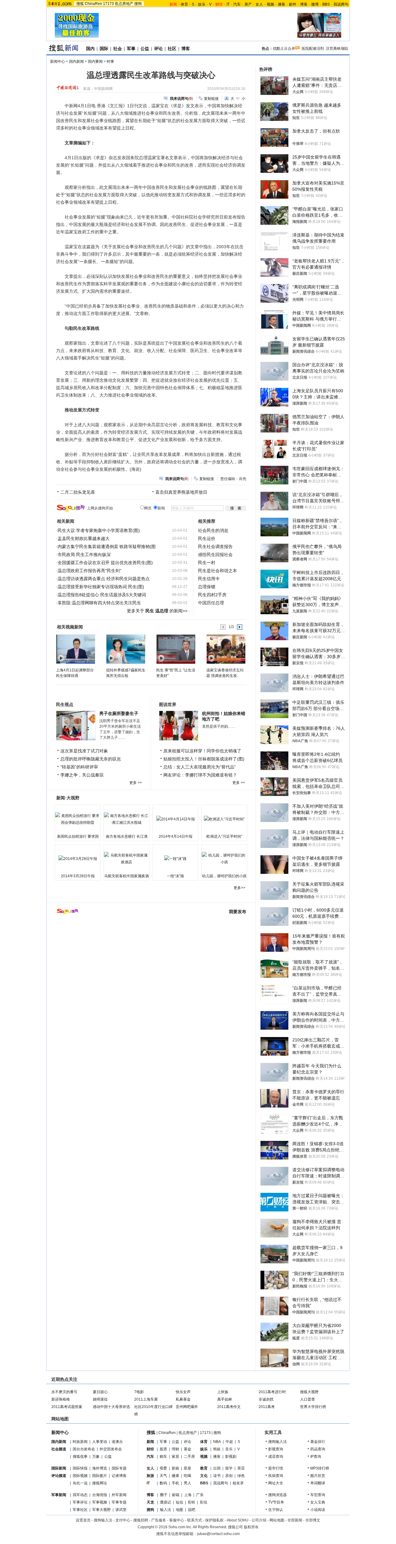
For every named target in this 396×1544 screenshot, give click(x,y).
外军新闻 (119, 1495)
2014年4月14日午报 (175, 836)
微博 (315, 4)
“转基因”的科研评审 (79, 766)
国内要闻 (95, 61)
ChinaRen (93, 4)
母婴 (163, 1468)
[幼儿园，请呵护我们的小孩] (224, 858)
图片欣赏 (317, 1476)
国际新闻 (58, 1468)
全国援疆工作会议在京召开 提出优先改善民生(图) (105, 562)
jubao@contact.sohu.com (218, 1534)
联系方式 (194, 1520)
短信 (179, 1502)
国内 (90, 48)
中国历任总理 (211, 602)
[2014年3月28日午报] (77, 858)
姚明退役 (100, 1399)
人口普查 (307, 1399)
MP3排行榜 (319, 1468)
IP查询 (315, 1456)
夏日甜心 (100, 1392)
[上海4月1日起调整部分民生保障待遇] (75, 648)
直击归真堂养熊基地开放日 (181, 492)
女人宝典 (317, 1502)
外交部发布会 (111, 1449)
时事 (110, 61)
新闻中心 (57, 61)
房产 (248, 4)
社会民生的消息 (213, 530)
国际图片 (99, 1476)
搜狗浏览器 (277, 1495)
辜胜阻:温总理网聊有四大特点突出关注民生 (99, 602)
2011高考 (267, 1407)
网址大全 (275, 1483)
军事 (131, 48)
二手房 (189, 1456)
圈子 (163, 1495)
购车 (163, 1456)
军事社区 (80, 1510)
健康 (175, 1476)
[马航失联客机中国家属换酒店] (126, 858)
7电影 (139, 1392)
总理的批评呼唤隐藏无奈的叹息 (90, 758)
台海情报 (99, 1495)
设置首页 (83, 1520)
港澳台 (117, 1442)
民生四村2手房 (212, 594)
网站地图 (276, 1520)
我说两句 (341, 4)
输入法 (165, 1510)
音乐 (229, 1449)
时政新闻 (80, 1442)
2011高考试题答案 (66, 1407)
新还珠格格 (60, 1399)
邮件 (292, 4)
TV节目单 (276, 1502)
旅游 (150, 1476)
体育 (184, 4)
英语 (241, 1468)
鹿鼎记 (165, 1502)
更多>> (239, 888)
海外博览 (99, 1468)
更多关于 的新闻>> (157, 610)
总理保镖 (206, 586)
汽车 (237, 4)
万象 (96, 1456)
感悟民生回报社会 (215, 554)
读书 (217, 1476)
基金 (187, 1449)
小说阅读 (317, 1510)
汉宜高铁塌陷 (337, 48)
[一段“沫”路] (175, 858)
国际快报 (80, 1468)
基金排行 (317, 1442)
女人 (259, 4)
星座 (187, 1468)
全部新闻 (294, 1520)
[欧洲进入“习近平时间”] (224, 819)
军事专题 (119, 1502)
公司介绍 (259, 1520)
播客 (281, 4)
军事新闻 (58, 1495)
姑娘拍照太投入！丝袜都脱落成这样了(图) (203, 758)
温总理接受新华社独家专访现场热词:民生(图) (101, 586)
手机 (175, 1483)
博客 (304, 4)
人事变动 (99, 1442)
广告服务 (158, 1520)
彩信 (203, 1502)
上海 (188, 1495)
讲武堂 (121, 1510)
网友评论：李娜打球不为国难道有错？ (200, 774)
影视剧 (230, 1456)
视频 (270, 4)
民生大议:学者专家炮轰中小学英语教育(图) (99, 530)
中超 (229, 1442)
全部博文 (312, 1520)
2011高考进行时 (272, 1392)
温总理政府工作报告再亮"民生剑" (89, 570)
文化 (204, 1476)
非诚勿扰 (266, 1399)
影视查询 (275, 1449)
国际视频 (80, 1476)
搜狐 (80, 4)
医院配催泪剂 (313, 48)
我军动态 (80, 1495)
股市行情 (275, 1468)
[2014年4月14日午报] (175, 819)
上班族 (222, 1392)
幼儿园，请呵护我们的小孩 (224, 876)
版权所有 (251, 1527)
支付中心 (122, 1520)
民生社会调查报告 (215, 546)
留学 (229, 1468)
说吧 (191, 1510)
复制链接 (211, 98)
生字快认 (275, 1510)
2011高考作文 (229, 1407)
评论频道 (58, 1476)
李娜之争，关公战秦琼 (82, 774)
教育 (204, 1468)
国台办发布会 (84, 1449)
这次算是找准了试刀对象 (84, 750)
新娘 (175, 1468)
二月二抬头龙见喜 (77, 492)
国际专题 (119, 1468)
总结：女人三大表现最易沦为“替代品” (199, 766)
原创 (229, 1476)
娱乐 (201, 4)
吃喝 (187, 1476)
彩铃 (191, 1502)
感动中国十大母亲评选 (111, 1407)
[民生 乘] (175, 648)
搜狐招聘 (140, 1520)
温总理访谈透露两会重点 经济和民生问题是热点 (104, 578)
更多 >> (135, 783)
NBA (217, 1442)
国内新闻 (76, 61)
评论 (158, 48)
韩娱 (217, 1449)
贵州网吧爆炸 (187, 1407)
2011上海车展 (146, 1399)
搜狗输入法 (277, 1442)
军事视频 (99, 1502)
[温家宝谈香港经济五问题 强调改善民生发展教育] (225, 648)
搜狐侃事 (80, 1456)
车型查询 (317, 1495)
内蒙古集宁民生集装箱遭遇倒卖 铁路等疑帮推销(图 (107, 546)
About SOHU (237, 1520)
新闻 (150, 1442)
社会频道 (58, 1449)
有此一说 (80, 1483)
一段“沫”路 (175, 876)
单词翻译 (317, 1483)
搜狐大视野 (309, 1392)
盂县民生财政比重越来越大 (84, 538)
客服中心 (176, 1520)
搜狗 (138, 4)
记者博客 (119, 1476)
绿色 (241, 1476)
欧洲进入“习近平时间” (224, 836)
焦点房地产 (124, 4)
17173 (108, 4)
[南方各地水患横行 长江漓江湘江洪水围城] (126, 819)
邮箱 (175, 1495)
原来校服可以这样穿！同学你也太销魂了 (202, 750)
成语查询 (275, 1456)
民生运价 (206, 538)
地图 (179, 1510)
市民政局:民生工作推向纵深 (84, 554)
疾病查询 (275, 1476)
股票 (163, 1449)
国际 (104, 48)
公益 (144, 48)
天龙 (150, 1502)
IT (228, 4)
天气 (163, 1476)
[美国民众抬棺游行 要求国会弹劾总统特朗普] (77, 819)
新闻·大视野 (68, 797)
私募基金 (183, 1399)
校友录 (238, 1483)
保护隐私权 (214, 1520)
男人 (187, 1483)
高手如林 (224, 1399)
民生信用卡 (209, 578)
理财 (175, 1449)
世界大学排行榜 (313, 1407)
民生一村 (206, 562)
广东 (200, 1495)
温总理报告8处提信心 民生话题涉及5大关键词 (102, 594)
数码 (163, 1483)
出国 (217, 1468)
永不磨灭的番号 (64, 1392)
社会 (117, 48)
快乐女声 (183, 1392)
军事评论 (80, 1502)
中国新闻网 (103, 89)
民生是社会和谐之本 (217, 570)
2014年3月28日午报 (78, 876)
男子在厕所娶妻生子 (118, 713)
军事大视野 (101, 1510)
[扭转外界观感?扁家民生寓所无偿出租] (125, 648)
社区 (172, 48)
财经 (150, 1449)
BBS (326, 4)
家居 (175, 1456)
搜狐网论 (99, 1483)
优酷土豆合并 (284, 48)
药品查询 (317, 1449)
